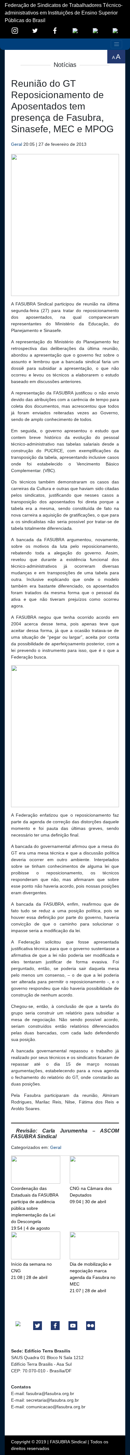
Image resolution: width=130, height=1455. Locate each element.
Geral (16, 144)
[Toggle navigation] (116, 44)
